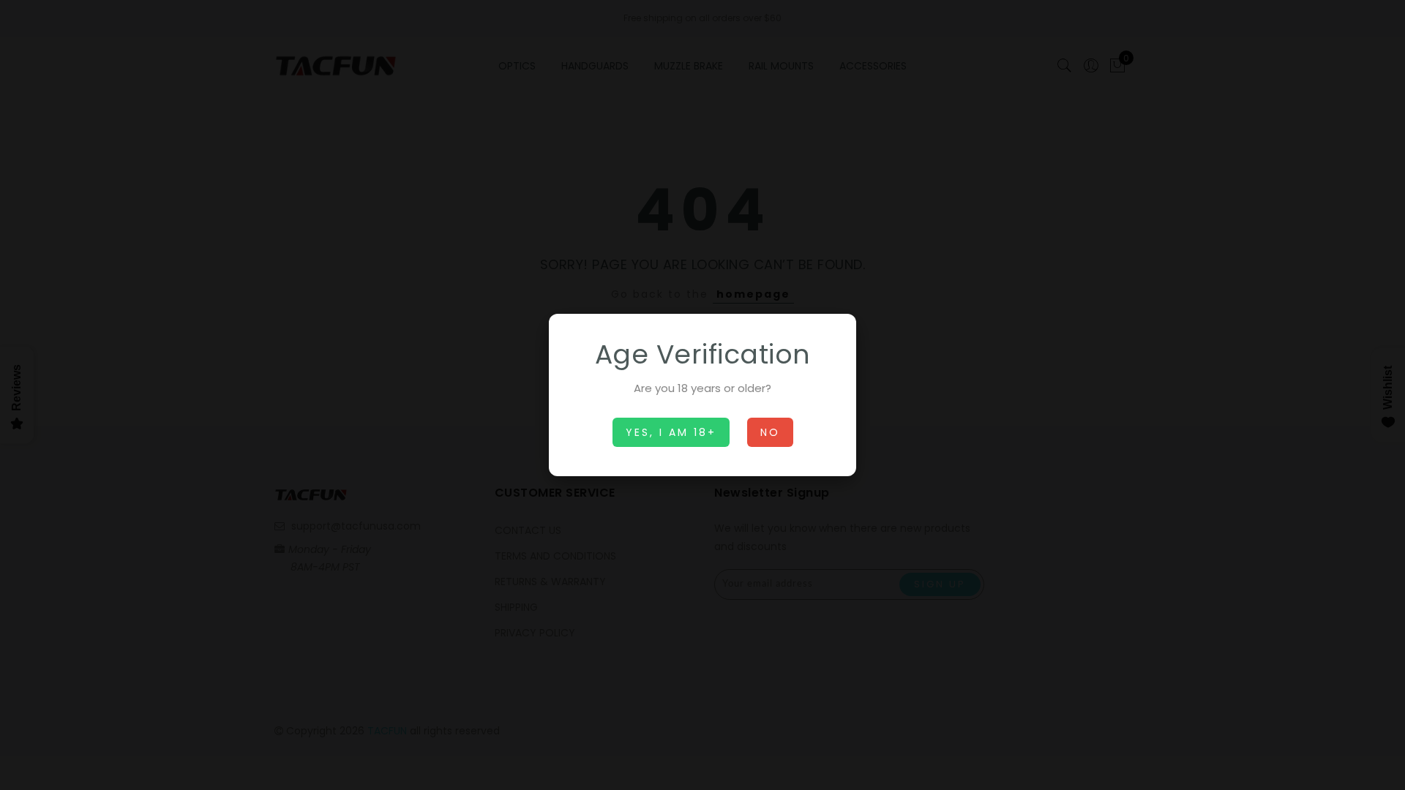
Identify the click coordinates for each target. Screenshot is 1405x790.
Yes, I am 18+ (671, 432)
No (770, 432)
